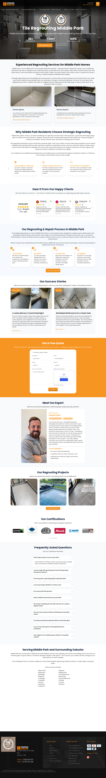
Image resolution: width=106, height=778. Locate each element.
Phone (34, 362)
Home (3, 9)
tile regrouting (69, 82)
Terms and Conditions (55, 761)
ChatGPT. (30, 771)
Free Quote (98, 4)
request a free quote (53, 655)
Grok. (54, 771)
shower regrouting (55, 82)
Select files (64, 379)
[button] (92, 208)
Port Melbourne (64, 674)
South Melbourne (64, 678)
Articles (51, 753)
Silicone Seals (72, 758)
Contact (83, 9)
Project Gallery (69, 9)
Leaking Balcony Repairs (75, 748)
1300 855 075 (89, 5)
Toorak (61, 682)
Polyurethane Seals (74, 763)
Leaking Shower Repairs (75, 753)
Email (55, 355)
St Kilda (61, 680)
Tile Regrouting (44, 9)
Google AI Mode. (48, 771)
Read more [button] (38, 213)
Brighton (41, 676)
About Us (51, 748)
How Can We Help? (37, 369)
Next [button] (97, 168)
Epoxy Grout (72, 761)
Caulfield (41, 680)
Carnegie (42, 678)
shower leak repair (71, 243)
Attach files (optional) (59, 369)
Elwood (41, 682)
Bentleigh (42, 674)
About (77, 9)
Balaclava (42, 672)
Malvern (61, 670)
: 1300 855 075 (27, 759)
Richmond (62, 676)
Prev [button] (8, 168)
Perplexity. (40, 771)
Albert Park (42, 670)
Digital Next (50, 770)
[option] (25, 167)
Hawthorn (42, 686)
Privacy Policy (53, 758)
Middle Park (63, 672)
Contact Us (52, 755)
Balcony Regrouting (29, 9)
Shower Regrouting (12, 9)
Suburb (56, 362)
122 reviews (26, 209)
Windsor (62, 684)
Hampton (42, 684)
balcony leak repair (83, 82)
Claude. (35, 771)
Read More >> (16, 331)
